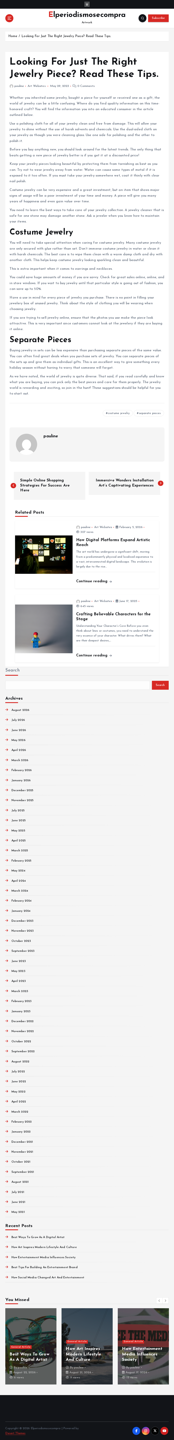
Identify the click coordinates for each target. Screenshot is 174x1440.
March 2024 (19, 891)
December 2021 (22, 1142)
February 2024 (21, 900)
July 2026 (18, 720)
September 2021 (22, 1172)
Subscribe (158, 18)
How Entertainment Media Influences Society (43, 1257)
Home (12, 36)
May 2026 (18, 740)
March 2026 (19, 760)
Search (12, 670)
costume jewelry (119, 413)
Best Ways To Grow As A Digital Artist (38, 1237)
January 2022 (21, 1131)
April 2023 (18, 981)
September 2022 (23, 1051)
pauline (19, 86)
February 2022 (21, 1121)
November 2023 (22, 931)
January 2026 (21, 780)
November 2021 (22, 1152)
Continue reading (92, 581)
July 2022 (18, 1071)
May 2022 (18, 1091)
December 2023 (22, 921)
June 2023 (18, 961)
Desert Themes (15, 1433)
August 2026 (20, 710)
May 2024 (18, 870)
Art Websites (37, 86)
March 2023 (19, 991)
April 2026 (18, 750)
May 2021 (18, 1212)
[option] (30, 1346)
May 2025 (18, 830)
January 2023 (20, 1011)
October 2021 (20, 1162)
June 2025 (18, 820)
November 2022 (22, 1031)
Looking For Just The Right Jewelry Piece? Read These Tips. (66, 36)
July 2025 (17, 810)
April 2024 (18, 881)
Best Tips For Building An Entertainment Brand (44, 1267)
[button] (159, 1300)
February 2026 (21, 770)
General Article (21, 1336)
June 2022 (18, 1081)
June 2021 (18, 1202)
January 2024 (20, 911)
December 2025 (22, 790)
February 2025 (21, 860)
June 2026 (18, 730)
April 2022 (18, 1101)
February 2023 (21, 1001)
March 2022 (19, 1112)
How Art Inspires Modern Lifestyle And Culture (44, 1247)
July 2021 (17, 1192)
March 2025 (19, 850)
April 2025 (18, 840)
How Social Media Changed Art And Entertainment (47, 1277)
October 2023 (21, 941)
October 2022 (21, 1041)
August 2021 (20, 1182)
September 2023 (22, 951)
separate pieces (150, 413)
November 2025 (22, 800)
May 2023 (18, 971)
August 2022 (20, 1061)
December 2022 (22, 1021)
